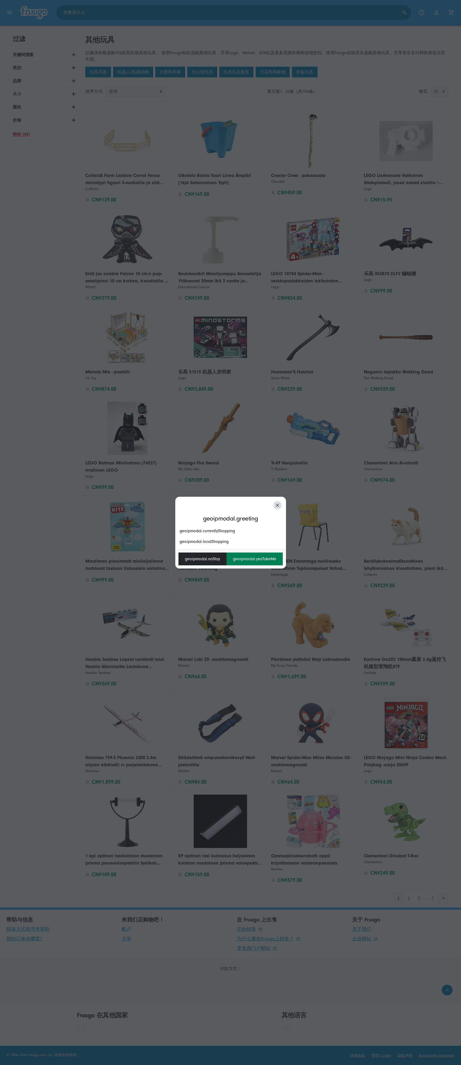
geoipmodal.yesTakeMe (254, 559)
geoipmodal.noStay (202, 559)
